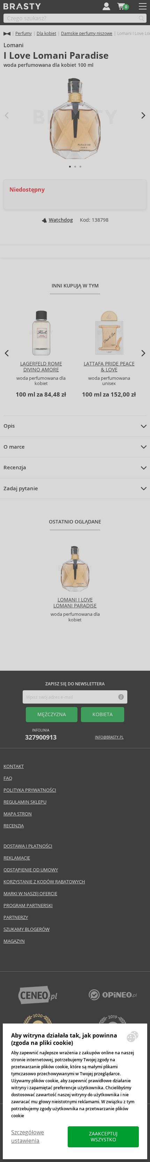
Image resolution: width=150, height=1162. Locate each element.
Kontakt (13, 766)
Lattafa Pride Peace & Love (109, 367)
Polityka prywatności (29, 790)
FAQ (7, 778)
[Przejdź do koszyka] (121, 6)
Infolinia (41, 734)
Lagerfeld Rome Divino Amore (41, 367)
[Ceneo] (37, 1002)
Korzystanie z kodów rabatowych (44, 882)
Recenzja (14, 467)
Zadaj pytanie (20, 488)
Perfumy (23, 33)
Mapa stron (17, 814)
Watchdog (61, 220)
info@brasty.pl (109, 737)
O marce (14, 446)
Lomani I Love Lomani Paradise (75, 603)
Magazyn (14, 941)
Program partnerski (28, 905)
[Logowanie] (106, 6)
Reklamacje (16, 858)
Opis (9, 425)
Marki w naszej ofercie (30, 894)
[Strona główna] (6, 34)
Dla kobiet (46, 33)
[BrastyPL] (113, 998)
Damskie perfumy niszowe (86, 33)
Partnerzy (15, 917)
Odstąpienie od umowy (30, 870)
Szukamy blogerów (26, 929)
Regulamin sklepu (24, 802)
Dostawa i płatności (27, 846)
